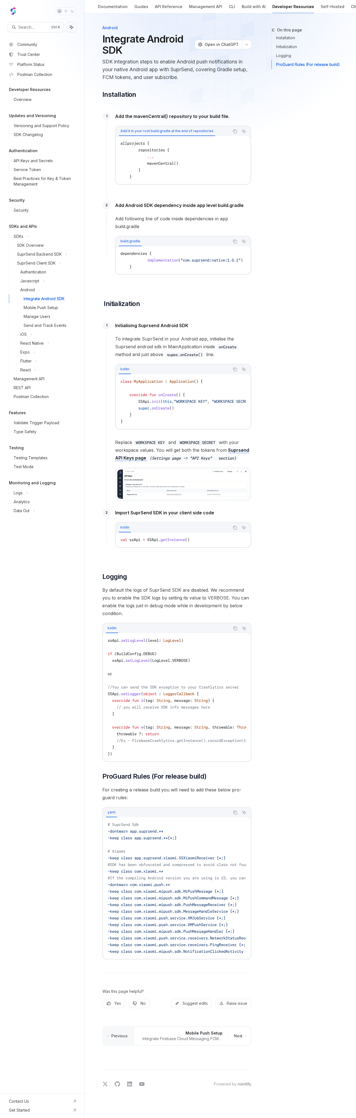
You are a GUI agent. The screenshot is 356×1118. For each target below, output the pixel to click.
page (141, 458)
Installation (285, 37)
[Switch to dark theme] (72, 11)
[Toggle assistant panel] (71, 27)
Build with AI (254, 6)
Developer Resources (293, 6)
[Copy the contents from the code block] (235, 131)
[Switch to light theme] (66, 11)
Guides (141, 6)
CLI (232, 6)
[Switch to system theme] (59, 11)
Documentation (113, 6)
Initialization (286, 46)
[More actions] (246, 44)
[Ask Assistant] (244, 131)
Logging (283, 55)
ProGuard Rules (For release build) (308, 64)
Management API (205, 6)
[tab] (167, 131)
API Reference (168, 6)
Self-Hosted (332, 6)
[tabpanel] (183, 160)
